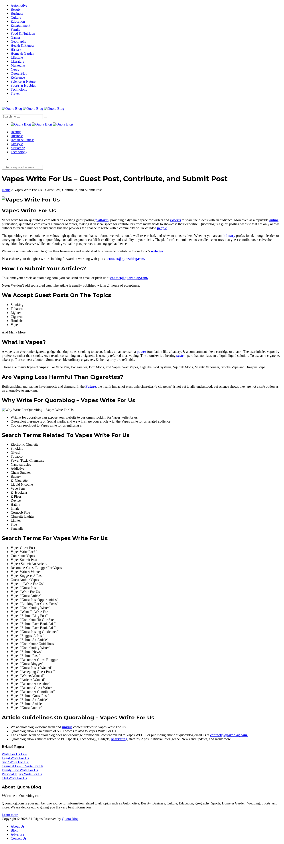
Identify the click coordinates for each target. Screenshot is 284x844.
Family (15, 29)
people (162, 228)
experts (175, 220)
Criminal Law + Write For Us (22, 766)
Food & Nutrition (23, 33)
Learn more (10, 815)
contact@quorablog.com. (126, 259)
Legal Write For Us (15, 758)
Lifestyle (17, 57)
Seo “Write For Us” (15, 762)
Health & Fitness (22, 45)
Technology (19, 89)
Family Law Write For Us (20, 770)
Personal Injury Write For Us (22, 774)
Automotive (19, 5)
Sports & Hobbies (23, 85)
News (15, 69)
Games (15, 37)
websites (157, 251)
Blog (14, 830)
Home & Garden (22, 53)
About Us (17, 826)
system (181, 355)
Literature (17, 61)
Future (90, 386)
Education (18, 21)
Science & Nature (23, 81)
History (16, 49)
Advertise (17, 834)
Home (6, 190)
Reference (18, 77)
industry (229, 235)
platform (101, 220)
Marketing (18, 65)
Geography (18, 41)
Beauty (16, 9)
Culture (16, 17)
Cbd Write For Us (14, 778)
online (273, 220)
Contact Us (18, 838)
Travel (15, 93)
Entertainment (20, 25)
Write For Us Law (14, 754)
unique (67, 727)
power (141, 351)
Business (17, 13)
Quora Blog (19, 73)
